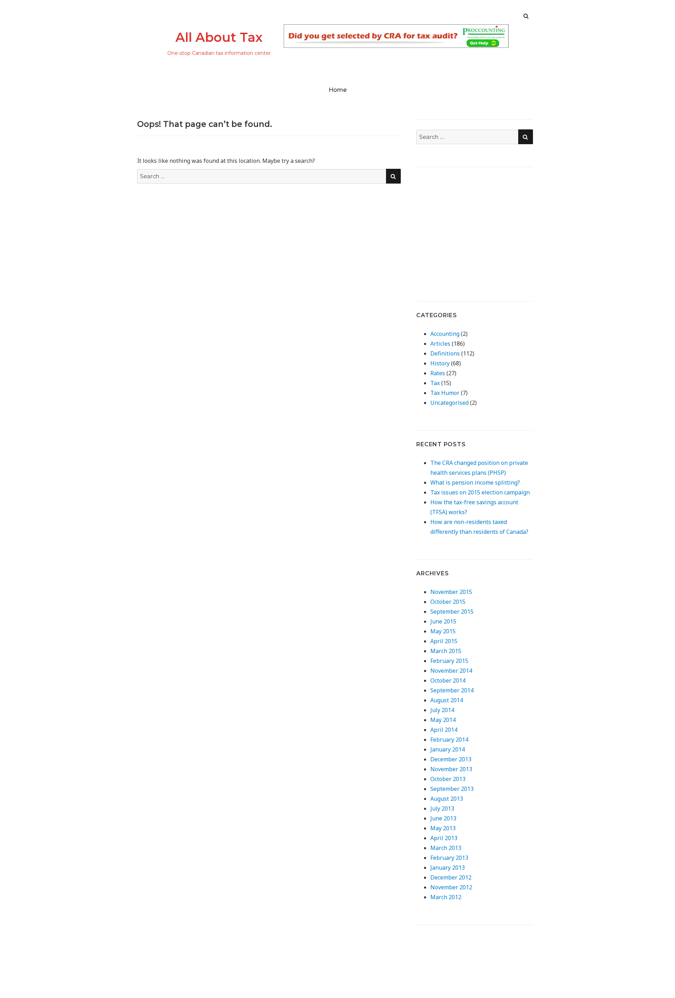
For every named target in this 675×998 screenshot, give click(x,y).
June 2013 (443, 818)
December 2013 (450, 759)
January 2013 (447, 867)
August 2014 (446, 700)
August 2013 (446, 798)
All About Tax (219, 37)
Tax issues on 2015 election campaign (480, 492)
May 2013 (443, 828)
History (440, 363)
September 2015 (452, 611)
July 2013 (442, 808)
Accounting (444, 334)
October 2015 (447, 602)
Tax (435, 383)
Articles (440, 343)
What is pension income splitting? (475, 482)
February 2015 (449, 661)
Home (338, 90)
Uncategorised (449, 403)
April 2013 (443, 838)
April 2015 (443, 641)
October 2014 (447, 680)
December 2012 (450, 877)
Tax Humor (444, 393)
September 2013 (452, 789)
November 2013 (451, 769)
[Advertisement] (475, 226)
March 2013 (445, 848)
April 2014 (443, 730)
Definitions (445, 353)
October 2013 (447, 779)
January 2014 (447, 749)
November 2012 (451, 887)
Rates (437, 373)
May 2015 (443, 631)
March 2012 (445, 897)
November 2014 (451, 670)
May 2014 (443, 720)
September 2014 (452, 690)
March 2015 (445, 651)
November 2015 (451, 592)
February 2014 (449, 739)
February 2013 (449, 858)
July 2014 (442, 710)
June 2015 (443, 621)
